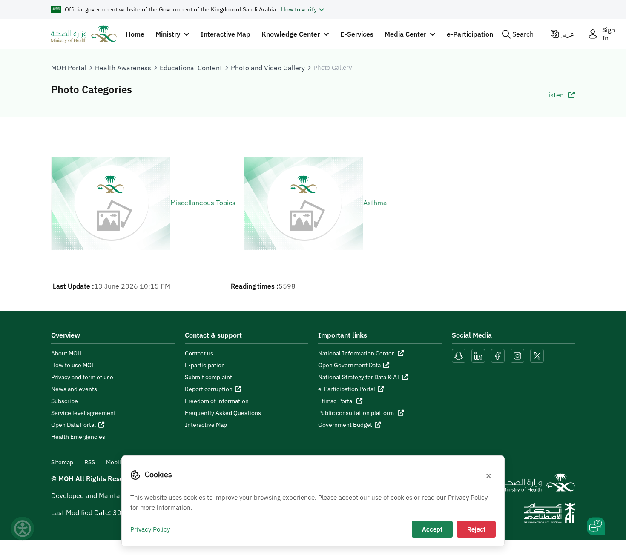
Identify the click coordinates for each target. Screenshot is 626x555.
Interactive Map (225, 34)
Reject (476, 529)
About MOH (66, 353)
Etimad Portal (336, 401)
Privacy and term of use (82, 377)
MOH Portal (68, 67)
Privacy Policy (150, 529)
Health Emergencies (78, 437)
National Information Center (356, 353)
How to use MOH (73, 365)
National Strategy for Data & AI (358, 377)
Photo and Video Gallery (268, 67)
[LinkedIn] (479, 355)
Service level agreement (83, 413)
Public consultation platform (356, 413)
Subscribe (64, 401)
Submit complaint (208, 377)
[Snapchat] (458, 355)
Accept (432, 529)
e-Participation (470, 34)
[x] (537, 355)
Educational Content (191, 67)
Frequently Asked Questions (223, 413)
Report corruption (209, 389)
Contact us (199, 353)
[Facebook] (498, 355)
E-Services (356, 34)
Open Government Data (349, 365)
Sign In (608, 34)
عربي (566, 34)
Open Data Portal (73, 425)
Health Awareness (123, 67)
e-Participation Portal (346, 389)
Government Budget (345, 425)
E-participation (205, 365)
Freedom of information (217, 401)
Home (135, 34)
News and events (74, 389)
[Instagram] (517, 355)
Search (523, 34)
